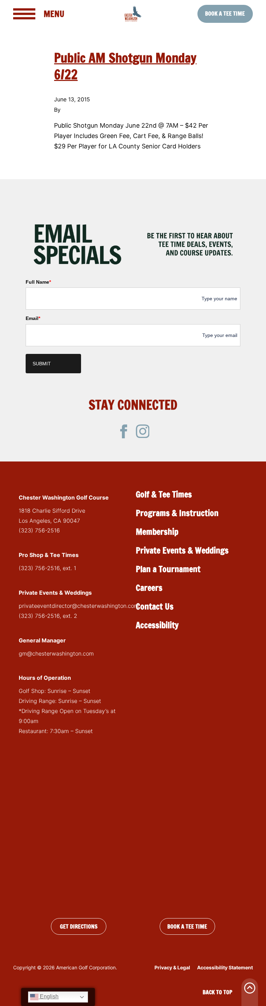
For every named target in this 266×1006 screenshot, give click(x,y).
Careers (149, 588)
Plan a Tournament (168, 569)
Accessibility (157, 625)
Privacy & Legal (172, 967)
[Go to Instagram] (143, 431)
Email (33, 318)
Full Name (38, 282)
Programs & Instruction (177, 513)
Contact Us (155, 606)
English (48, 996)
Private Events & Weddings (182, 550)
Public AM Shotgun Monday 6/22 (125, 66)
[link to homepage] (133, 14)
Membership (157, 532)
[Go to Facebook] (124, 431)
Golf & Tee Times (164, 494)
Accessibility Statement (225, 967)
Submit (42, 363)
